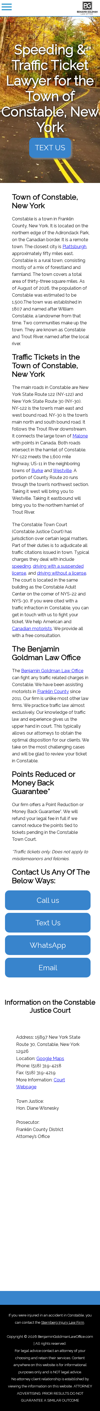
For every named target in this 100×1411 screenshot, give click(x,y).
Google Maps (50, 1058)
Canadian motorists (32, 628)
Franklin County (53, 691)
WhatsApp (48, 945)
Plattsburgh (74, 246)
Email (48, 967)
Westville (62, 470)
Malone (80, 436)
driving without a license (61, 573)
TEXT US (50, 147)
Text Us (48, 922)
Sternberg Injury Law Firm (62, 1322)
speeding (21, 566)
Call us (48, 900)
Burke (37, 470)
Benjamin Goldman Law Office (52, 670)
